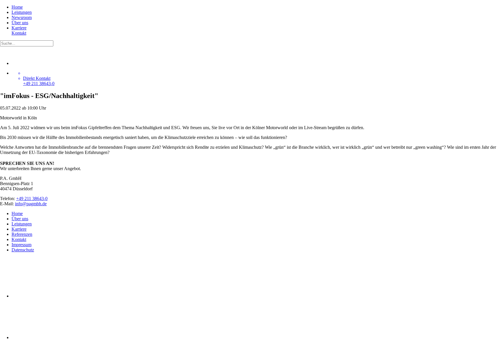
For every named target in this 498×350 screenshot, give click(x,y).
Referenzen (22, 234)
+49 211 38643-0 (32, 198)
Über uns (20, 22)
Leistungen (22, 12)
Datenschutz (23, 249)
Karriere (19, 27)
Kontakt (19, 33)
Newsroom (22, 17)
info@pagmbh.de (31, 203)
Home (17, 7)
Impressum (21, 244)
